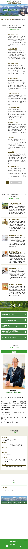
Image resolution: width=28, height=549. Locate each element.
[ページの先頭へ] (25, 542)
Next (19, 182)
